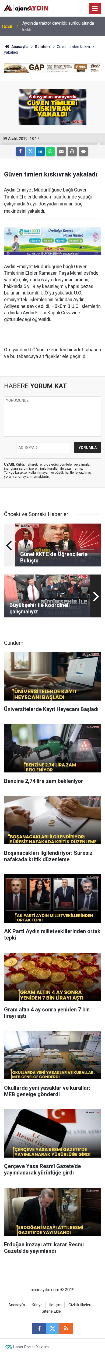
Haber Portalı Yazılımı (31, 1347)
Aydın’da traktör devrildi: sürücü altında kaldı (58, 26)
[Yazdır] (72, 151)
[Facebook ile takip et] (39, 1328)
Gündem (42, 47)
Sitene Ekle (51, 1311)
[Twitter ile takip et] (52, 1328)
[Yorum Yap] (83, 151)
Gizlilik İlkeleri (79, 1305)
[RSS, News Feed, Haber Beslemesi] (66, 1328)
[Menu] (95, 8)
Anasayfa (19, 47)
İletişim (55, 1305)
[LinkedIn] (40, 151)
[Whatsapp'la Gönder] (50, 151)
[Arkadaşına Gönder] (61, 151)
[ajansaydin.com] (26, 7)
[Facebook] (20, 151)
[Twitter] (30, 151)
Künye (37, 1305)
